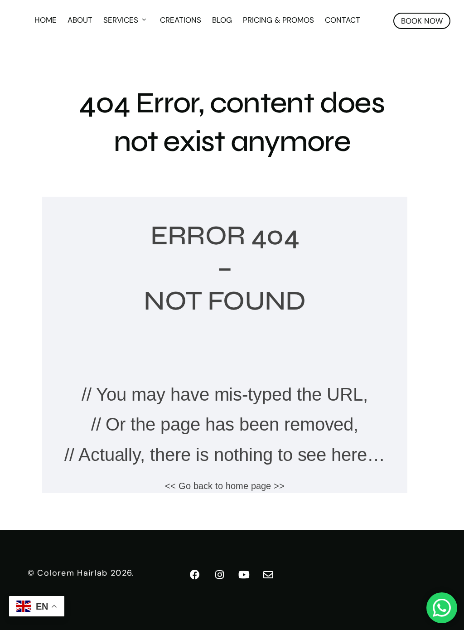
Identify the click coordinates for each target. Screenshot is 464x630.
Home (130, 45)
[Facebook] (195, 575)
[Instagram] (220, 575)
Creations (264, 45)
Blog (306, 45)
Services (205, 45)
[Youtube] (244, 575)
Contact (427, 45)
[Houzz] (269, 575)
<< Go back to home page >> (224, 486)
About (164, 45)
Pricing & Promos (362, 45)
